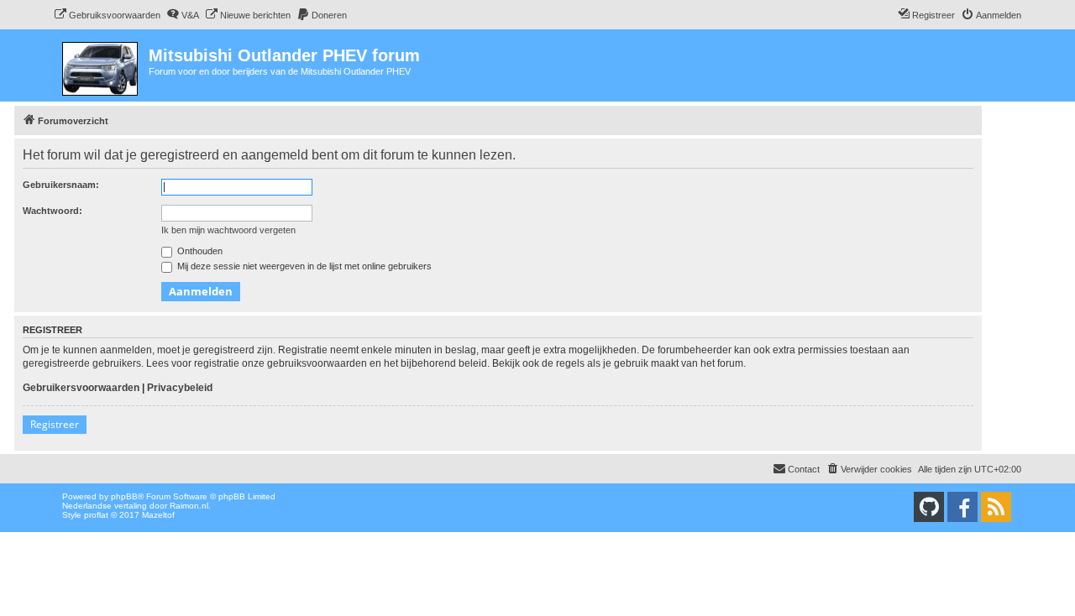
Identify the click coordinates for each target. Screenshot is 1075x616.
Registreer (54, 424)
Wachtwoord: (52, 211)
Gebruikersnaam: (61, 185)
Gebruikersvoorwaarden (81, 388)
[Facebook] (962, 507)
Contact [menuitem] (804, 469)
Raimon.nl (189, 505)
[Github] (929, 507)
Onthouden (199, 251)
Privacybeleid (179, 388)
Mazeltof (158, 514)
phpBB (124, 496)
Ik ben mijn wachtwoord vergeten (228, 230)
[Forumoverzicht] (101, 65)
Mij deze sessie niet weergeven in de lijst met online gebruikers (303, 266)
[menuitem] (107, 15)
